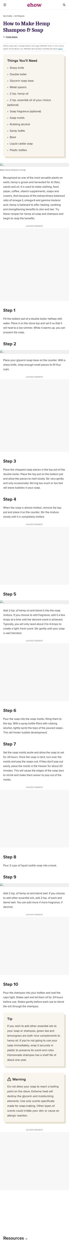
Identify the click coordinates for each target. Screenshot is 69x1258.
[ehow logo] (34, 5)
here (60, 48)
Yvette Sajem (11, 37)
